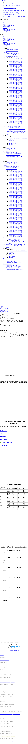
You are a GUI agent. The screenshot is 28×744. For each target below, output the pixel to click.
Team (4, 125)
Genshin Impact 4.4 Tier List (15, 86)
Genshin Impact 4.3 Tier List (15, 87)
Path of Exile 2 (6, 30)
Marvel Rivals (6, 32)
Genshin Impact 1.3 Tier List (15, 119)
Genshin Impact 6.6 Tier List (15, 60)
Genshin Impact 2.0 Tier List (15, 114)
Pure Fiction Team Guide (14, 127)
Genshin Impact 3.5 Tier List (15, 96)
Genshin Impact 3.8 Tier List (15, 92)
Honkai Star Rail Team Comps (13, 126)
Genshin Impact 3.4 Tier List (15, 97)
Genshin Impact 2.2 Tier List (15, 112)
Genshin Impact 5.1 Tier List (15, 78)
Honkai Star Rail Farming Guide (13, 149)
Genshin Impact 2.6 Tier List (15, 106)
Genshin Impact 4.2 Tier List (15, 88)
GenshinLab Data (7, 151)
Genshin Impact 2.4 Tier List (15, 109)
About (4, 740)
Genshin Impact (6, 22)
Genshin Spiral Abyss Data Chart (13, 153)
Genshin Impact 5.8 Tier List (15, 69)
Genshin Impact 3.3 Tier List (15, 99)
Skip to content (3, 0)
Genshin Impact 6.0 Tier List (15, 67)
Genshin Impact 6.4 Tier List (15, 62)
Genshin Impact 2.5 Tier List (15, 108)
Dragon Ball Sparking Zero (9, 29)
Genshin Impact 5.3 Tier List (15, 75)
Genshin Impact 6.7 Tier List (15, 58)
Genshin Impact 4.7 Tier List (15, 82)
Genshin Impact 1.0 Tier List (15, 123)
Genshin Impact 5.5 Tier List (15, 73)
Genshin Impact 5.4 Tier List (15, 74)
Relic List (11, 144)
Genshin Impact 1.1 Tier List (15, 122)
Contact (7, 740)
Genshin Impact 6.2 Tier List (15, 65)
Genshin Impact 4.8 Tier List (15, 80)
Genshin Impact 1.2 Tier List (15, 121)
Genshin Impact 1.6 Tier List (15, 116)
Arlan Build (3, 445)
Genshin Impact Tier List (11, 54)
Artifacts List (12, 139)
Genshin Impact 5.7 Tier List (15, 70)
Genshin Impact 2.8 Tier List (15, 104)
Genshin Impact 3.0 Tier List (15, 103)
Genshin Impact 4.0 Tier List (15, 91)
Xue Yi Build (4, 439)
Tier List (5, 52)
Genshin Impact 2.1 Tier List (15, 113)
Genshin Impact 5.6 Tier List (15, 71)
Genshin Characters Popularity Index (14, 156)
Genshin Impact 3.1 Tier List (15, 101)
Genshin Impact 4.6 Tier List (15, 83)
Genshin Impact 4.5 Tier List (15, 84)
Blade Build (3, 431)
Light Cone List (12, 143)
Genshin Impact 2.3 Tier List (15, 110)
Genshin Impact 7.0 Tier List (12, 53)
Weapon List (11, 140)
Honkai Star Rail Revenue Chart (13, 155)
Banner (4, 146)
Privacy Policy (13, 740)
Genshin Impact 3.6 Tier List (15, 95)
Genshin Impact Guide (11, 148)
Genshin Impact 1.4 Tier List (15, 118)
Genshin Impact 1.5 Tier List (15, 117)
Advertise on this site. (14, 650)
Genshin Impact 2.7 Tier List (15, 105)
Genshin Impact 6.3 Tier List (15, 64)
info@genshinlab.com (20, 740)
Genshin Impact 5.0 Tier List (15, 79)
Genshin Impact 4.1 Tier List (15, 90)
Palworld (5, 28)
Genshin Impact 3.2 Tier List (15, 100)
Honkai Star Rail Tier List (11, 56)
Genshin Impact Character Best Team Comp (16, 131)
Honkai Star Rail (6, 24)
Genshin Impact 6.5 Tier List (15, 61)
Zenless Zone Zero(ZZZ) (8, 25)
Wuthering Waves (7, 26)
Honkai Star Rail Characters (12, 51)
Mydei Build (3, 436)
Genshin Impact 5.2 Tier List (15, 77)
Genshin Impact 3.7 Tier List (15, 93)
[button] (14, 34)
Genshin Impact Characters (12, 49)
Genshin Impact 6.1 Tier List (15, 66)
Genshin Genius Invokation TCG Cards (18, 138)
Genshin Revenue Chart (11, 152)
